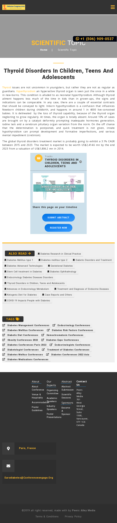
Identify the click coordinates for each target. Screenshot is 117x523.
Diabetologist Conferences (23, 350)
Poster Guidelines (36, 409)
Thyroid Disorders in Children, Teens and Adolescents (35, 283)
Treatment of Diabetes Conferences (68, 350)
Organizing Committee (51, 392)
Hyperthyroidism (25, 91)
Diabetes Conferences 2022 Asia (70, 354)
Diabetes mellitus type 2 (54, 260)
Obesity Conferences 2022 (22, 340)
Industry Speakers (51, 407)
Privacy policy (73, 516)
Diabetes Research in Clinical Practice (60, 254)
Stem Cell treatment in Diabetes (24, 271)
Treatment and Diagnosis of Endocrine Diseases (82, 289)
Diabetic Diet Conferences (22, 335)
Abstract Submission (66, 388)
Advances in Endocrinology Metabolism (27, 289)
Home (43, 49)
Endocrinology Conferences (74, 325)
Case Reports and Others (58, 295)
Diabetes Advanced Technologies (24, 266)
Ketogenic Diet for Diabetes (21, 295)
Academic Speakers (51, 400)
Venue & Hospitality (36, 396)
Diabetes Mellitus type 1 (19, 260)
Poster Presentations (51, 415)
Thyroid (6, 87)
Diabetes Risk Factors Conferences (72, 330)
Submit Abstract (58, 217)
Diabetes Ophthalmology (62, 271)
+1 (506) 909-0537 (96, 39)
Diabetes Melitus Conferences (25, 354)
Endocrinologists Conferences (72, 345)
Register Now (58, 228)
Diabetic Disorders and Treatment (93, 260)
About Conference (36, 388)
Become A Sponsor (66, 411)
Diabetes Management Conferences (28, 325)
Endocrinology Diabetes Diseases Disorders (29, 277)
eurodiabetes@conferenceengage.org (29, 477)
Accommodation (36, 402)
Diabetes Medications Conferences (27, 359)
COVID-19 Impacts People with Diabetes (28, 300)
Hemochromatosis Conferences (65, 335)
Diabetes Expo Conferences (62, 340)
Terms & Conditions (47, 516)
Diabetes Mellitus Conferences (25, 330)
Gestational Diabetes (61, 266)
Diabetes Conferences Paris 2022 (26, 345)
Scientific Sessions (66, 396)
